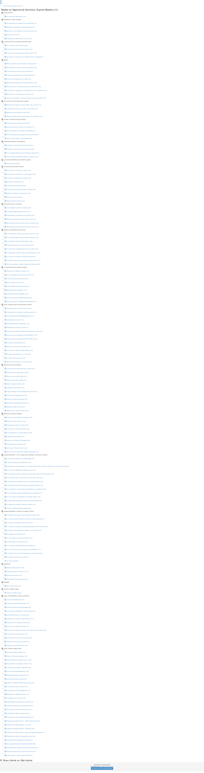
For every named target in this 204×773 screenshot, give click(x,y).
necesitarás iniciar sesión (107, 766)
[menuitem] (1, 3)
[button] (1, 1)
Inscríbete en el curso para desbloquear (102, 768)
